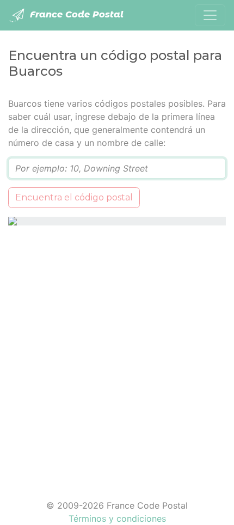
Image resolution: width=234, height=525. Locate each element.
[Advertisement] (117, 356)
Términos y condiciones (117, 518)
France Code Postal (75, 14)
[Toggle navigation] (210, 15)
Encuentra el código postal (74, 197)
